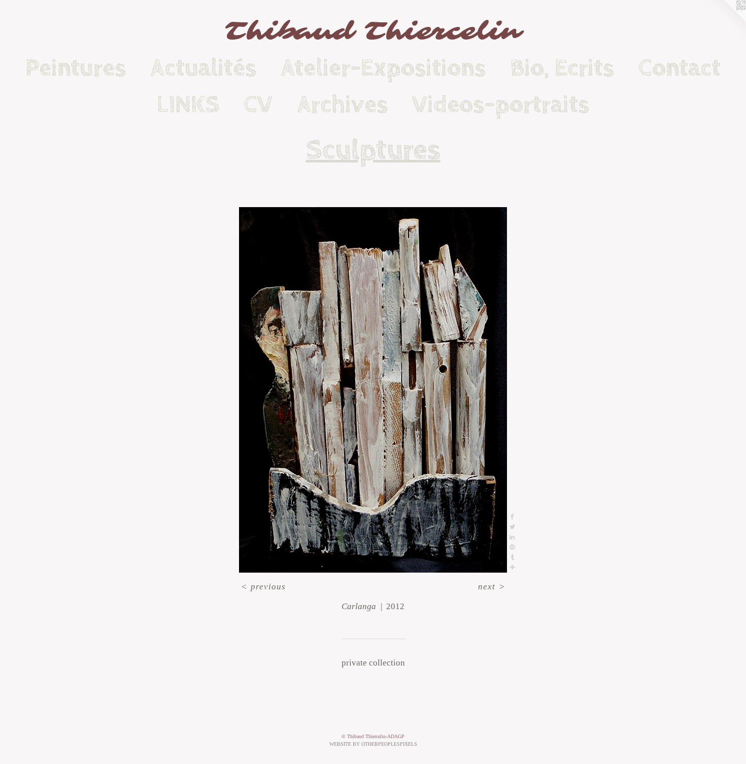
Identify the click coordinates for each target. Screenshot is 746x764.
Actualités (203, 68)
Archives (342, 104)
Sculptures (373, 150)
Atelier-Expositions (383, 68)
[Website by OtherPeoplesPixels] (725, 20)
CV (258, 104)
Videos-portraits (500, 104)
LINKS (188, 104)
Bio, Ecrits (562, 68)
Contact (679, 68)
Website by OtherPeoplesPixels (373, 744)
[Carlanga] (373, 390)
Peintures (75, 68)
